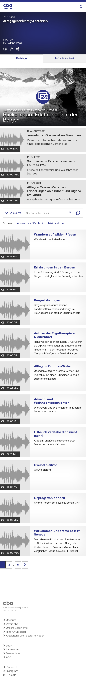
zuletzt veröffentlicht (31, 223)
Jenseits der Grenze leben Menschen (54, 135)
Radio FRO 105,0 (12, 43)
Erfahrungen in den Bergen (54, 267)
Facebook (11, 667)
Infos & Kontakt (64, 58)
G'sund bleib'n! (42, 470)
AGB (8, 657)
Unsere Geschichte (16, 628)
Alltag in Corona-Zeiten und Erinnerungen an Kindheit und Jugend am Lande (54, 191)
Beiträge (21, 58)
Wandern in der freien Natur (49, 239)
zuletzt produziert (55, 223)
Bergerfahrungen (47, 300)
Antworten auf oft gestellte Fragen (24, 636)
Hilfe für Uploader (15, 632)
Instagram (11, 671)
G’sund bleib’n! (45, 465)
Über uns (10, 620)
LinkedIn (10, 675)
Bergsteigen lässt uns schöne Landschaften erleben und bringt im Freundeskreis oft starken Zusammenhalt (57, 309)
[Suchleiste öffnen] (81, 7)
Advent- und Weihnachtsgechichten (51, 401)
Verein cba (11, 624)
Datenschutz (12, 653)
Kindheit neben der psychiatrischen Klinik (57, 503)
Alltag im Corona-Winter (52, 366)
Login (8, 645)
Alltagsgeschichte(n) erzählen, (30, 110)
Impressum (12, 649)
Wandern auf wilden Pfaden (55, 234)
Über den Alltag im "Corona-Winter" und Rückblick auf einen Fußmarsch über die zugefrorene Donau (56, 375)
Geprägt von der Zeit (49, 498)
